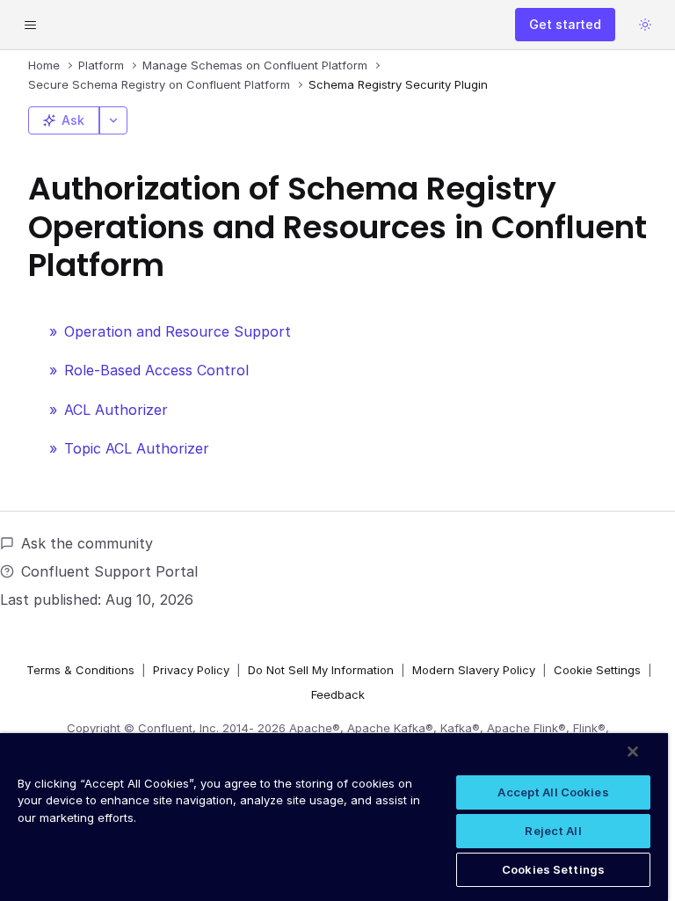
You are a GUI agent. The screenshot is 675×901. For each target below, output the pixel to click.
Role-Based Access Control (156, 370)
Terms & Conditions (80, 670)
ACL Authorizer (116, 409)
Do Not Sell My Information (321, 670)
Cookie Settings (597, 670)
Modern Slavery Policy (473, 670)
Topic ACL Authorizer (136, 448)
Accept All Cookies (552, 792)
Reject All (553, 831)
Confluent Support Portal (109, 571)
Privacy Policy (191, 670)
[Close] (633, 751)
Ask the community (87, 543)
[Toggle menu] (30, 24)
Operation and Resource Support (177, 331)
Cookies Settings (553, 869)
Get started (565, 24)
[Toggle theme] (645, 24)
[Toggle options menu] (113, 120)
